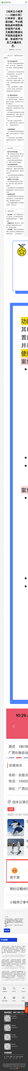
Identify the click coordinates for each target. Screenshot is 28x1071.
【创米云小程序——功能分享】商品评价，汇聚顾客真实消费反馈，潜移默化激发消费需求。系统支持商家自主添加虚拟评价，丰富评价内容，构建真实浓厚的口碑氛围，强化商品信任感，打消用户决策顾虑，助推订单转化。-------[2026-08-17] (14, 962)
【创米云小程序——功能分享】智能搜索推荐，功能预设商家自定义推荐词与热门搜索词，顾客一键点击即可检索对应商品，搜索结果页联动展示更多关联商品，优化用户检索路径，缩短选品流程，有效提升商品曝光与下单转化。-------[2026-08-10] (14, 974)
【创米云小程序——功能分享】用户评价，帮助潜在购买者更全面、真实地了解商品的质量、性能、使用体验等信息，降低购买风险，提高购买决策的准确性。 (14, 921)
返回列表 (7, 930)
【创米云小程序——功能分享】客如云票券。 (14, 926)
